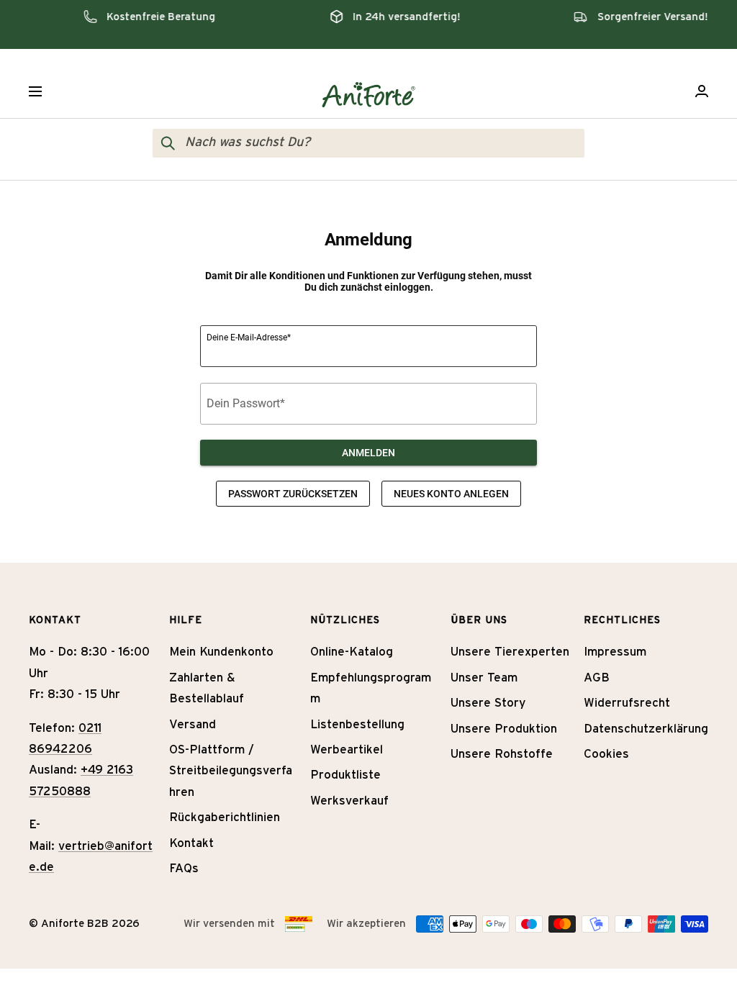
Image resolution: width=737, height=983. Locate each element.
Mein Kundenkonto (221, 651)
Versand (192, 724)
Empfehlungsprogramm (370, 688)
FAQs (184, 868)
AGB (597, 677)
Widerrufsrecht (627, 703)
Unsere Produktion (504, 728)
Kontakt (191, 843)
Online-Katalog (351, 651)
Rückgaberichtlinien (224, 817)
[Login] (701, 91)
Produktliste (345, 775)
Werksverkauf (349, 800)
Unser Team (484, 677)
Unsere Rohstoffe (502, 754)
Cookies (606, 754)
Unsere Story (488, 703)
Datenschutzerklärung (646, 728)
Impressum (615, 651)
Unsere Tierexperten (510, 651)
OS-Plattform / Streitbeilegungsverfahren (230, 770)
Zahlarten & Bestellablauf (206, 688)
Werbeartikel (346, 749)
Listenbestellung (357, 724)
